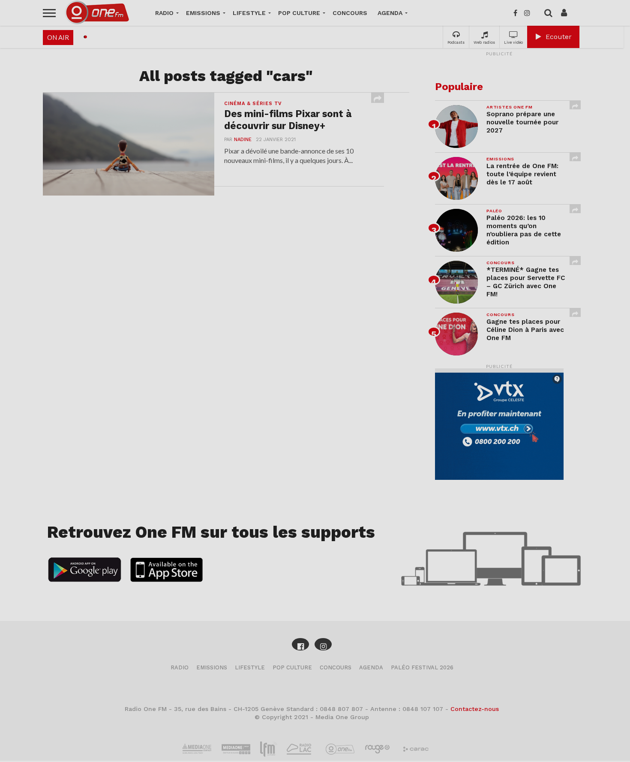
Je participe (315, 388)
